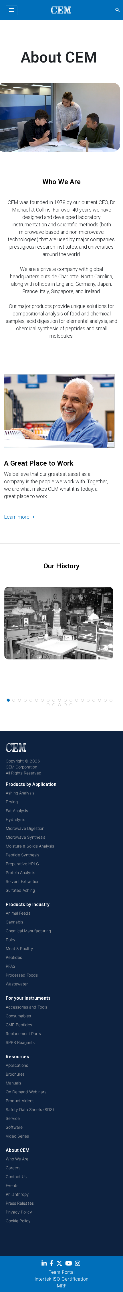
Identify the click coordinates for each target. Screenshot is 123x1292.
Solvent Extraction (22, 881)
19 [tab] (111, 700)
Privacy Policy (19, 1212)
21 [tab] (54, 705)
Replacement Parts (23, 1033)
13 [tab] (77, 700)
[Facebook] (52, 1264)
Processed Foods (22, 975)
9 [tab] (54, 700)
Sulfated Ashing (20, 890)
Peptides (14, 957)
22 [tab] (59, 705)
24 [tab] (71, 705)
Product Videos (20, 1100)
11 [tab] (65, 700)
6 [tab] (36, 700)
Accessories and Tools (26, 1007)
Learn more (16, 517)
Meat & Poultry (19, 948)
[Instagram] (78, 1264)
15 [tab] (88, 700)
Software (14, 1127)
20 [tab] (48, 705)
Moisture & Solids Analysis (30, 846)
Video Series (17, 1136)
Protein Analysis (20, 872)
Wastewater (17, 983)
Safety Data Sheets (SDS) (30, 1109)
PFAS (10, 966)
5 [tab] (31, 700)
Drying (12, 801)
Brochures (15, 1074)
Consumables (18, 1015)
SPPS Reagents (20, 1042)
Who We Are (17, 1158)
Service (13, 1118)
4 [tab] (25, 700)
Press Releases (20, 1203)
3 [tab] (19, 700)
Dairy (10, 939)
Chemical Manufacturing (28, 930)
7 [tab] (42, 700)
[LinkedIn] (44, 1264)
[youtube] (69, 1264)
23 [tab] (65, 705)
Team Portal (62, 1272)
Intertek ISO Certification (61, 1279)
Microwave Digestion (25, 828)
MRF (61, 1286)
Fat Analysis (17, 810)
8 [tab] (48, 700)
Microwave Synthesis (25, 837)
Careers (13, 1167)
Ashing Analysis (20, 792)
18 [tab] (105, 700)
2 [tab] (14, 700)
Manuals (13, 1082)
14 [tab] (82, 700)
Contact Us (16, 1176)
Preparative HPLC (22, 863)
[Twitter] (60, 1264)
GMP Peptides (19, 1024)
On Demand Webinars (26, 1091)
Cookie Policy (18, 1220)
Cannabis (14, 921)
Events (12, 1185)
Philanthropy (17, 1194)
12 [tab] (71, 700)
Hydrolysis (15, 819)
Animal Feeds (18, 913)
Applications (17, 1065)
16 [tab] (94, 700)
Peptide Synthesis (22, 854)
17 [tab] (99, 700)
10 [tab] (59, 700)
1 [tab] (8, 700)
